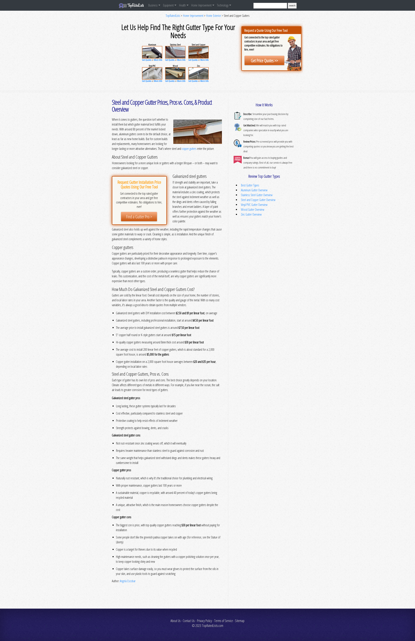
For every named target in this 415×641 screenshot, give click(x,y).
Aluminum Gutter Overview (254, 190)
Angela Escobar (128, 581)
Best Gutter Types (250, 185)
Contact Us (189, 620)
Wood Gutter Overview (252, 209)
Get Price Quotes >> (264, 61)
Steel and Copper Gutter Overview (258, 200)
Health (182, 5)
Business (153, 5)
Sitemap (239, 620)
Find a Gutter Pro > (139, 217)
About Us (176, 620)
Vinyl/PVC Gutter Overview (254, 204)
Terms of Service (223, 620)
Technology (222, 5)
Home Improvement (201, 5)
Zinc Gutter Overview (251, 214)
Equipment (168, 5)
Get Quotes (146, 59)
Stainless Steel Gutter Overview (257, 195)
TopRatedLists (173, 15)
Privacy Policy (204, 620)
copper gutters (189, 148)
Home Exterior (213, 15)
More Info (158, 59)
